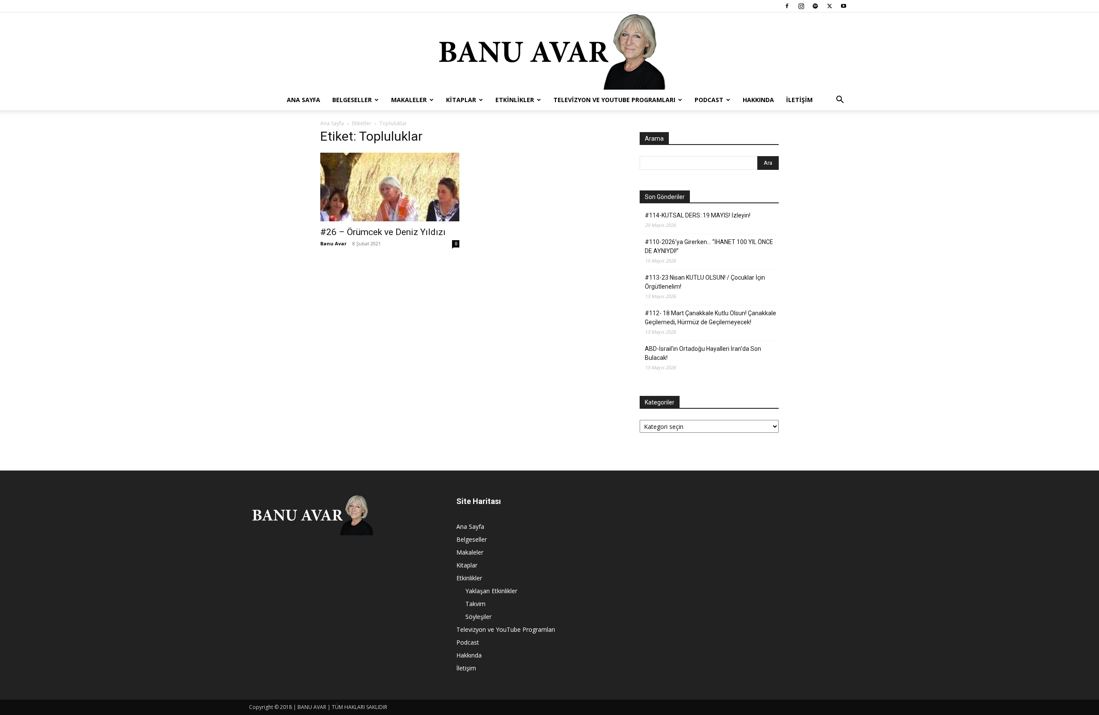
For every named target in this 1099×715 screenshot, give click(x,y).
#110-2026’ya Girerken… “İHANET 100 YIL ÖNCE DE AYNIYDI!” (709, 246)
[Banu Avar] (549, 51)
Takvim (475, 604)
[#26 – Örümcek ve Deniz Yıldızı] (389, 187)
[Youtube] (843, 6)
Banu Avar (333, 243)
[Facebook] (786, 6)
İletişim (799, 100)
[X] (829, 6)
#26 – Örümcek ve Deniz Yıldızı (383, 232)
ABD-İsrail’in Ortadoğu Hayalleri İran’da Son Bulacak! (703, 353)
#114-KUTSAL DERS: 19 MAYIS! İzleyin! (697, 215)
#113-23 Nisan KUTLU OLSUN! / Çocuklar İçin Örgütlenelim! (705, 282)
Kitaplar (461, 100)
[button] (839, 101)
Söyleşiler (478, 616)
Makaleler (409, 100)
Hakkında (758, 100)
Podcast (709, 100)
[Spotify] (815, 6)
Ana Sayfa (303, 100)
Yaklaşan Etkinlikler (491, 591)
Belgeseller (352, 100)
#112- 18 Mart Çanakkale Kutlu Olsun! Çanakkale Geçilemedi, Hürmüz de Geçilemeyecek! (710, 318)
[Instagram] (801, 6)
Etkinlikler (514, 100)
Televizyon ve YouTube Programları (614, 100)
